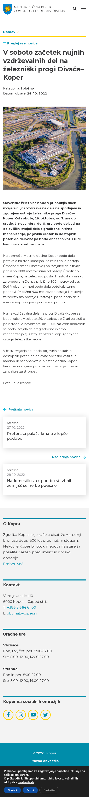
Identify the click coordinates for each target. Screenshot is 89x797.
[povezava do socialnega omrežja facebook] (8, 714)
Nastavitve (49, 790)
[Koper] (34, 9)
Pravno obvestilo (44, 761)
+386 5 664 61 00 (21, 607)
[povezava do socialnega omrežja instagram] (21, 714)
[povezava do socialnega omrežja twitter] (45, 714)
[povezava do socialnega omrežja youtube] (33, 714)
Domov (9, 32)
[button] (78, 9)
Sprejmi (12, 790)
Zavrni (30, 790)
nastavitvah (26, 782)
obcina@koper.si (22, 613)
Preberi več (13, 564)
